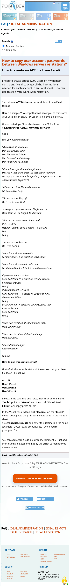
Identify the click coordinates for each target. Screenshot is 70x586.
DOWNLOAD (44, 554)
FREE (55, 558)
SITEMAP (23, 577)
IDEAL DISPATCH (21, 532)
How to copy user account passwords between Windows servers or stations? (34, 62)
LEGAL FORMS (24, 575)
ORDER (42, 558)
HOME (8, 571)
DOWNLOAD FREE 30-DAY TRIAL (35, 478)
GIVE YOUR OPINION (59, 554)
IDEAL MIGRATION (47, 532)
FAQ (55, 556)
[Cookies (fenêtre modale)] (64, 580)
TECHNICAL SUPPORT (46, 561)
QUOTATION (44, 556)
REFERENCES (10, 577)
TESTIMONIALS (24, 573)
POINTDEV (9, 575)
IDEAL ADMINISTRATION (31, 24)
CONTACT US (10, 573)
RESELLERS (10, 578)
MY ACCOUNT (24, 571)
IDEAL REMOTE (56, 528)
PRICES (42, 560)
